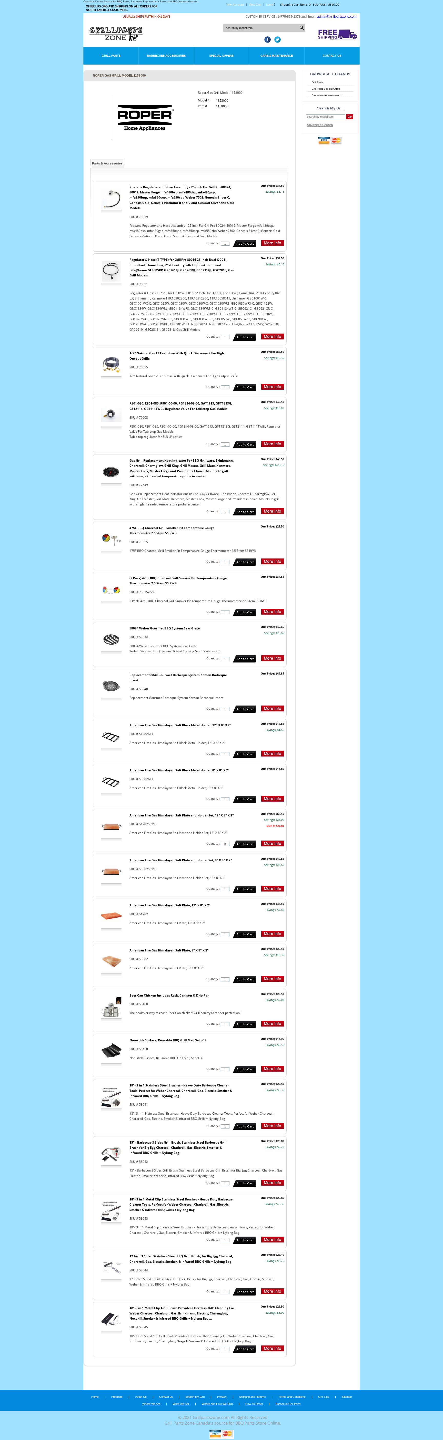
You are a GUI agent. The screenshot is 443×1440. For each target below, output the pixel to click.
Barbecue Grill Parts (288, 1403)
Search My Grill (195, 1396)
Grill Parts (111, 55)
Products (117, 1396)
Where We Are (151, 1403)
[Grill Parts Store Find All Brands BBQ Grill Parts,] (116, 40)
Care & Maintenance (276, 55)
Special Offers (221, 55)
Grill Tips (323, 1396)
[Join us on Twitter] (276, 41)
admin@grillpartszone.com (336, 17)
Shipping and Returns (252, 1396)
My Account (235, 4)
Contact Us (332, 55)
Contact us (166, 1396)
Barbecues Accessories (166, 55)
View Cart (255, 4)
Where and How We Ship (217, 1403)
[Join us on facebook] (266, 41)
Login (269, 4)
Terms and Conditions (292, 1396)
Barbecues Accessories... (326, 95)
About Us (141, 1396)
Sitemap (347, 1396)
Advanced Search (320, 125)
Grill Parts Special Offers (326, 88)
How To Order (254, 1403)
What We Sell (181, 1403)
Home (95, 1396)
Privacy (222, 1396)
